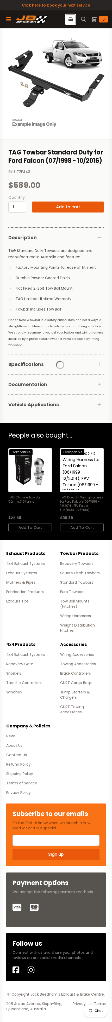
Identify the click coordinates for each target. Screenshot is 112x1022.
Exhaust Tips (17, 601)
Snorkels (13, 673)
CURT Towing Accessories (72, 709)
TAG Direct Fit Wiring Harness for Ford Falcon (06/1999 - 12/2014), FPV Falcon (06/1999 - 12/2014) (81, 503)
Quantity (16, 197)
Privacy (79, 1003)
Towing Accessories (78, 664)
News (11, 736)
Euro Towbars (72, 591)
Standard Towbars (76, 582)
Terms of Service (21, 783)
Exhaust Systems (21, 573)
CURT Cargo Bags (76, 682)
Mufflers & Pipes (20, 582)
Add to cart (68, 207)
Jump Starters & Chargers (75, 695)
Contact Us (16, 754)
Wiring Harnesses (75, 615)
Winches (14, 692)
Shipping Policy (19, 773)
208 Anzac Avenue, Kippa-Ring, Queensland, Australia (34, 1006)
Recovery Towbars (77, 563)
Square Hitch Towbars (80, 573)
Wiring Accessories (77, 654)
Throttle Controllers (24, 682)
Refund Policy (18, 764)
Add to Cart (30, 527)
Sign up (56, 854)
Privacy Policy (18, 792)
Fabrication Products (25, 591)
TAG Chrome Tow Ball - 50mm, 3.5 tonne (26, 499)
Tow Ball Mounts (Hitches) (74, 604)
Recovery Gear (19, 664)
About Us (14, 745)
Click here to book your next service (56, 5)
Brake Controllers (75, 673)
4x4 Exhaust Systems (25, 563)
